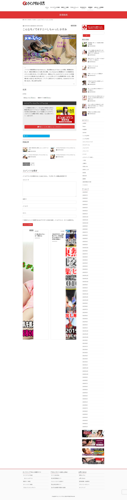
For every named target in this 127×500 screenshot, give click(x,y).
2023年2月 (85, 287)
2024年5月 (85, 260)
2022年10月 (85, 300)
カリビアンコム (86, 144)
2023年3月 (85, 284)
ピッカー (85, 154)
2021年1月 (85, 364)
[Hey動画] (28, 284)
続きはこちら (27, 97)
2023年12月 (85, 275)
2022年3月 (85, 321)
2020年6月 (85, 386)
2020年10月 (85, 374)
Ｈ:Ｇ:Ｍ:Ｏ (85, 185)
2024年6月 (85, 257)
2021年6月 (85, 349)
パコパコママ (86, 148)
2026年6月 (85, 198)
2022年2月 (85, 324)
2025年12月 (85, 216)
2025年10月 (85, 223)
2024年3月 (85, 266)
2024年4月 (85, 263)
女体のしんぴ (86, 169)
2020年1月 (85, 402)
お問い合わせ (82, 478)
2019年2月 (85, 423)
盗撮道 (84, 178)
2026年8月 (85, 192)
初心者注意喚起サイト (56, 478)
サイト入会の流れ (55, 475)
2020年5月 (85, 389)
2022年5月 (85, 315)
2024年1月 (85, 272)
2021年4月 (85, 355)
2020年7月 (85, 383)
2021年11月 (85, 334)
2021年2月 (85, 361)
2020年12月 (85, 368)
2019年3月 (85, 420)
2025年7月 (85, 232)
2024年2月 (85, 269)
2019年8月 (85, 405)
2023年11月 (85, 278)
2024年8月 (85, 250)
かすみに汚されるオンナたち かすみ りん (65, 147)
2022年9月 (85, 303)
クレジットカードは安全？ (57, 481)
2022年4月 (85, 318)
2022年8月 (85, 306)
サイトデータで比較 (27, 475)
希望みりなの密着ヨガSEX (94, 112)
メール (25, 206)
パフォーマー (86, 151)
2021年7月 (85, 346)
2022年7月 (85, 309)
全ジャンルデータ (28, 478)
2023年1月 (85, 290)
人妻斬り (85, 163)
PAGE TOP (122, 483)
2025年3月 (85, 244)
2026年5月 (85, 201)
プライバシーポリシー (84, 484)
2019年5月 (85, 414)
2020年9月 (85, 377)
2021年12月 (85, 331)
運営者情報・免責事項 (84, 481)
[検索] (86, 35)
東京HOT (85, 175)
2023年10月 (85, 281)
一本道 (84, 160)
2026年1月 (85, 213)
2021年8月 (85, 343)
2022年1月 (85, 327)
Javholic (84, 132)
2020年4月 (85, 392)
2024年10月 (85, 247)
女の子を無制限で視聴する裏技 (58, 487)
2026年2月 (85, 210)
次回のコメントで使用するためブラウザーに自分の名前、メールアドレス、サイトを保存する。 (49, 220)
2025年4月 (85, 241)
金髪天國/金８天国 (87, 181)
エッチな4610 (86, 138)
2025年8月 (85, 229)
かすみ (33, 164)
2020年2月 (85, 398)
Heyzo (84, 126)
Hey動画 (73, 25)
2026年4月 (85, 204)
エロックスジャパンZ (88, 141)
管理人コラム (82, 475)
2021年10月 (85, 337)
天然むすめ (85, 166)
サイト (24, 213)
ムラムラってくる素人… (88, 157)
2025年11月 (85, 219)
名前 (25, 199)
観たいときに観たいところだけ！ (50, 127)
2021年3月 (85, 358)
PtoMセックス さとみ (93, 66)
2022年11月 (85, 297)
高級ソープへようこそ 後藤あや (95, 73)
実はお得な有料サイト (56, 484)
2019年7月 (85, 408)
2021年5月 (85, 352)
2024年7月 (85, 253)
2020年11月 (85, 371)
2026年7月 (85, 195)
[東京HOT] (71, 237)
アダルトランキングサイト (29, 487)
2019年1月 (85, 426)
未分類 (84, 172)
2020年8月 (85, 380)
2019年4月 (85, 417)
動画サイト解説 (26, 481)
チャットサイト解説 (27, 484)
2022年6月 (85, 312)
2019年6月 (85, 411)
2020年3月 (85, 395)
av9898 (84, 123)
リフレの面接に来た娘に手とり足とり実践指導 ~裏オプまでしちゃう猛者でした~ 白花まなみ (96, 52)
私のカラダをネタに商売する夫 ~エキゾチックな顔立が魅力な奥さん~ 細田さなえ (96, 98)
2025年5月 (85, 238)
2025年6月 (85, 235)
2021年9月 (85, 340)
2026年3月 (85, 207)
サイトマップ (82, 487)
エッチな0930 (86, 135)
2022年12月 (85, 294)
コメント (26, 179)
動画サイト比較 (42, 97)
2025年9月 (85, 226)
